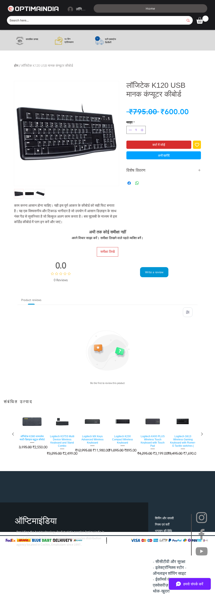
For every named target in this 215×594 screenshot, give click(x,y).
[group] (107, 434)
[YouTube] (201, 551)
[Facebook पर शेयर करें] (129, 183)
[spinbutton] (136, 130)
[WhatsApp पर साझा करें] (137, 183)
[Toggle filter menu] (188, 312)
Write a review (154, 272)
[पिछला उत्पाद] (13, 434)
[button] (202, 20)
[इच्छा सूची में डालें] (197, 145)
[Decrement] (130, 130)
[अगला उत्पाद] (202, 434)
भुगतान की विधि (163, 531)
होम (16, 66)
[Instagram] (201, 517)
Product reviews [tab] (31, 300)
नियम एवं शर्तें (162, 524)
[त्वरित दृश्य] (32, 422)
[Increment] (142, 130)
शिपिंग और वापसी (164, 518)
